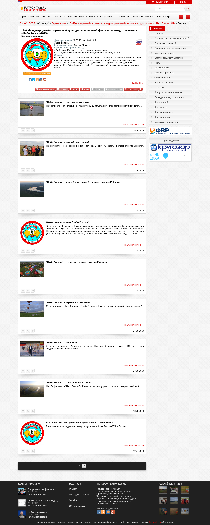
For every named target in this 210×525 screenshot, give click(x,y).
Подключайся (161, 2)
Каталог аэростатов (164, 72)
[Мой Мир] (40, 79)
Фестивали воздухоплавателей (170, 48)
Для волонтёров (162, 117)
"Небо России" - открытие (61, 342)
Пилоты (74, 89)
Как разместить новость (166, 122)
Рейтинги (93, 16)
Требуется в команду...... (40, 512)
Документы (137, 16)
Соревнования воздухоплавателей (171, 38)
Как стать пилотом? (164, 53)
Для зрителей (161, 102)
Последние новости (79, 494)
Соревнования (27, 16)
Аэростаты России (163, 82)
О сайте (73, 500)
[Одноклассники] (37, 79)
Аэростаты (60, 16)
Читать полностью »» (133, 124)
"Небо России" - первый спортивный (68, 302)
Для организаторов (163, 112)
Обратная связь (77, 506)
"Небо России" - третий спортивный (67, 102)
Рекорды (72, 16)
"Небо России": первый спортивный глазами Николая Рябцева (83, 182)
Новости (158, 33)
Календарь (124, 16)
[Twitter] (33, 79)
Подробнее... (137, 83)
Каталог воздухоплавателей (168, 58)
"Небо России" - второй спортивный (67, 142)
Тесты (50, 16)
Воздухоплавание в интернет (168, 92)
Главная (73, 489)
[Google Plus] (44, 79)
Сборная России (108, 16)
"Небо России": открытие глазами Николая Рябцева (76, 262)
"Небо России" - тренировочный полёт (69, 382)
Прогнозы (149, 16)
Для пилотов (160, 107)
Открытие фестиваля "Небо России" (67, 222)
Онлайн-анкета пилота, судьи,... (44, 500)
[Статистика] (140, 89)
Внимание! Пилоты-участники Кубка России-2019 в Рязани (80, 422)
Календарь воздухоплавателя (169, 97)
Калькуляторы (164, 16)
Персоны (40, 16)
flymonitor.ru (155, 522)
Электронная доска (46, 89)
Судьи (86, 89)
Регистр (83, 16)
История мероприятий (165, 43)
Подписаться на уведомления (37, 73)
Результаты (131, 89)
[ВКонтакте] (30, 79)
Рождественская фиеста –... (42, 489)
